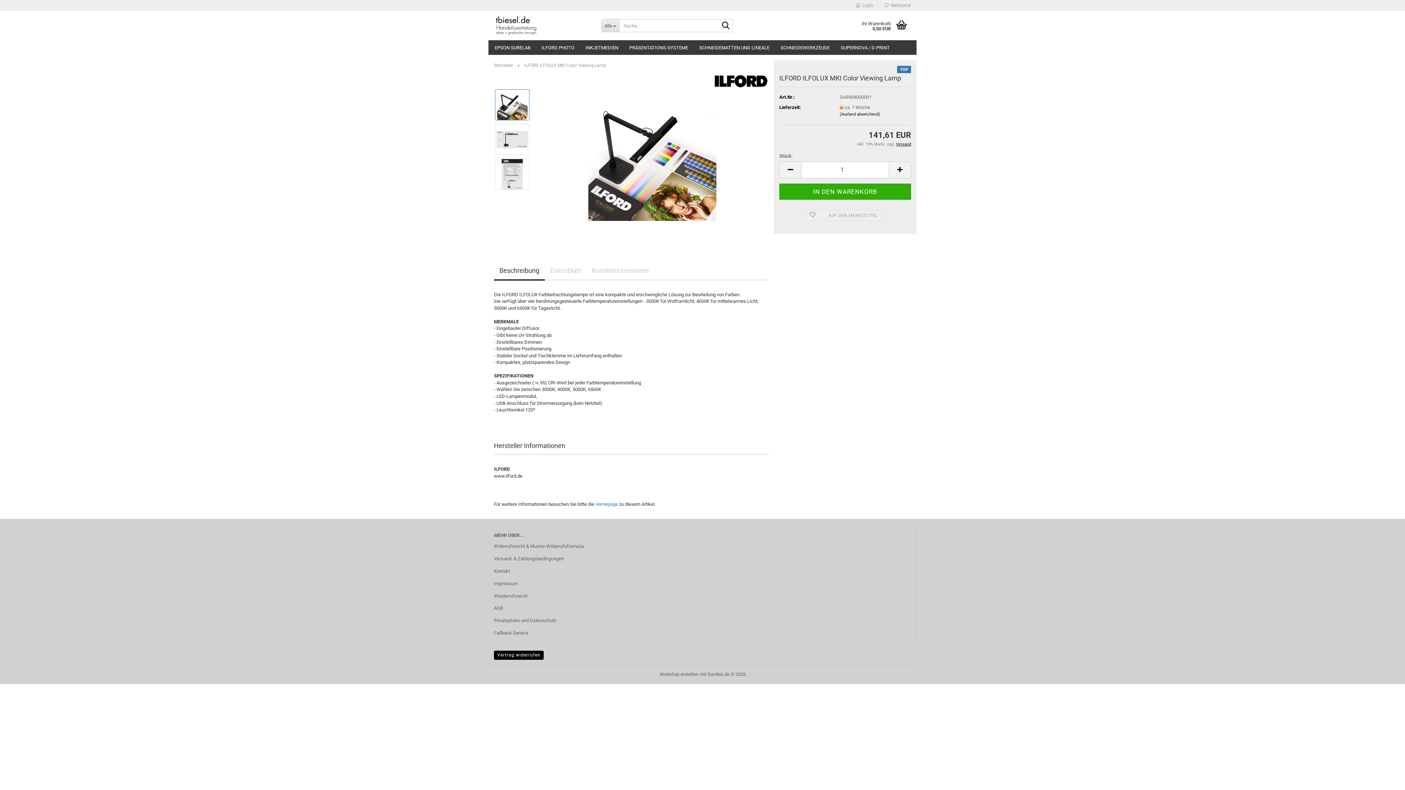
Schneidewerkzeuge (805, 47)
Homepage (606, 504)
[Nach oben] (1385, 779)
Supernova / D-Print (865, 47)
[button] (790, 170)
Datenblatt (565, 270)
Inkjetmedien (601, 47)
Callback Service (511, 633)
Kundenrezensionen (621, 270)
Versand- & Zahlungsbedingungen (529, 558)
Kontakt (502, 571)
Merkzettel (900, 5)
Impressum (506, 583)
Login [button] (866, 5)
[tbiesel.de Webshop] (542, 25)
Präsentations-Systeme (658, 47)
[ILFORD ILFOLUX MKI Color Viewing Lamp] (652, 156)
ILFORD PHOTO (558, 47)
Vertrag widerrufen (518, 655)
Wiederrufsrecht (511, 596)
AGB (498, 608)
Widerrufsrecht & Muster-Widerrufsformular (539, 546)
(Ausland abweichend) (860, 114)
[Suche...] (726, 26)
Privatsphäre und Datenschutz (525, 620)
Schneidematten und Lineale (734, 47)
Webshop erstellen (679, 674)
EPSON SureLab (513, 47)
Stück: (786, 156)
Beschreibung (519, 270)
